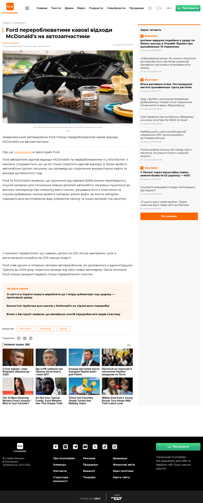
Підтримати (190, 8)
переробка (45, 329)
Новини (42, 8)
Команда (59, 464)
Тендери (89, 477)
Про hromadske (64, 458)
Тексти (56, 8)
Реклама (89, 458)
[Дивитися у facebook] (55, 446)
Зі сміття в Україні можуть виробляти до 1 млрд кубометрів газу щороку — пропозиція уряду (61, 296)
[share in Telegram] (31, 338)
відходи (63, 329)
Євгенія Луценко (11, 43)
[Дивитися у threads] (114, 446)
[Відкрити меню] (27, 8)
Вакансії (89, 471)
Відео (81, 8)
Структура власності (60, 479)
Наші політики (123, 471)
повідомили (23, 152)
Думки (69, 8)
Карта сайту (121, 477)
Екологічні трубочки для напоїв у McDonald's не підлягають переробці (58, 305)
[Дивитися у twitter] (95, 446)
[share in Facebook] (18, 338)
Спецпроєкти (116, 8)
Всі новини (169, 216)
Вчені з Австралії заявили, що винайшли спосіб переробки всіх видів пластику (63, 314)
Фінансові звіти (124, 464)
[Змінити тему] (159, 8)
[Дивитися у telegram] (75, 446)
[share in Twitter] (24, 338)
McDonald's (25, 329)
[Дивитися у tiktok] (104, 446)
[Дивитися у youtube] (85, 446)
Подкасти (96, 8)
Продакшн (136, 8)
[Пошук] (150, 8)
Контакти (60, 471)
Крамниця (120, 458)
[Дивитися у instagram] (65, 446)
